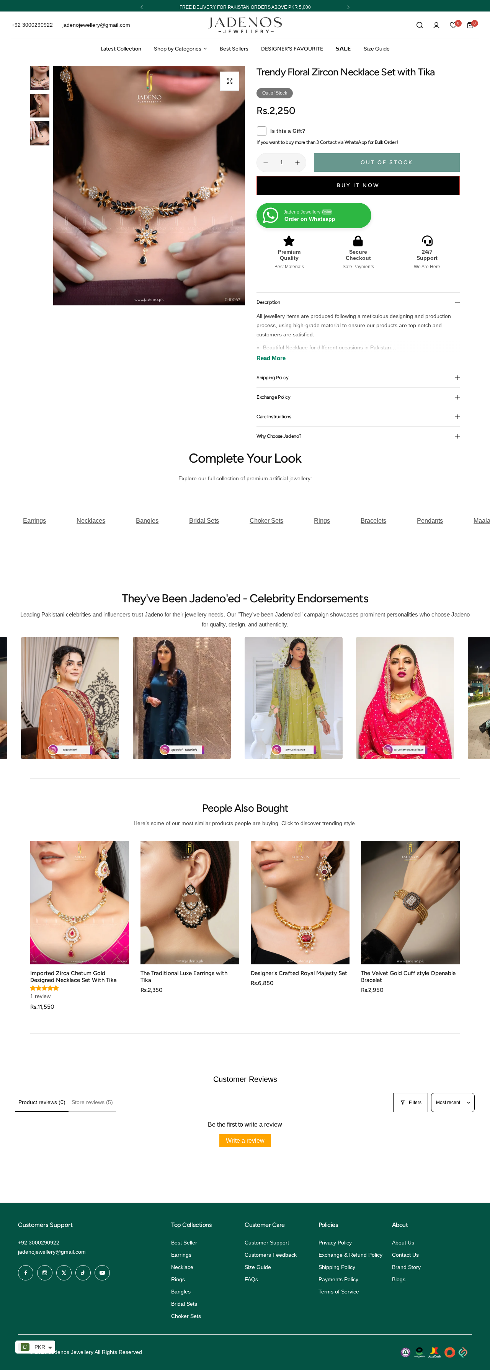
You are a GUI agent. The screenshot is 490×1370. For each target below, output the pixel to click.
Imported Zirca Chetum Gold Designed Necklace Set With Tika (73, 976)
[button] (141, 7)
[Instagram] (44, 1272)
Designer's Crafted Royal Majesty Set (299, 973)
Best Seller (184, 1243)
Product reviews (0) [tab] (41, 1102)
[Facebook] (25, 1272)
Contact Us (405, 1255)
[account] (436, 25)
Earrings (181, 1255)
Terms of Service (338, 1291)
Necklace (182, 1267)
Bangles (181, 1291)
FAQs (251, 1279)
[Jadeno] (245, 25)
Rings (178, 1279)
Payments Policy (338, 1279)
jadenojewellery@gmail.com (52, 1252)
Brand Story (406, 1267)
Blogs (398, 1279)
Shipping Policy (336, 1267)
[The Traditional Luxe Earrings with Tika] (189, 902)
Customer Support (267, 1243)
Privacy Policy (335, 1243)
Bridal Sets (184, 1304)
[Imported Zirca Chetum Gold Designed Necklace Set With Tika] (79, 902)
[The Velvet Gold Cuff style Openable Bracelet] (410, 902)
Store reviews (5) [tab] (92, 1102)
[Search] (419, 25)
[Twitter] (64, 1272)
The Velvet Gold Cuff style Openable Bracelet (408, 976)
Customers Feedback (271, 1255)
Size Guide (258, 1267)
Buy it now (358, 185)
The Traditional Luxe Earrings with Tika (183, 976)
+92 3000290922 (38, 1243)
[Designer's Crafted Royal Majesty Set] (300, 902)
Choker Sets (186, 1316)
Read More (271, 358)
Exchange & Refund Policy (350, 1255)
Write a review (245, 1140)
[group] (149, 185)
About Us (403, 1243)
